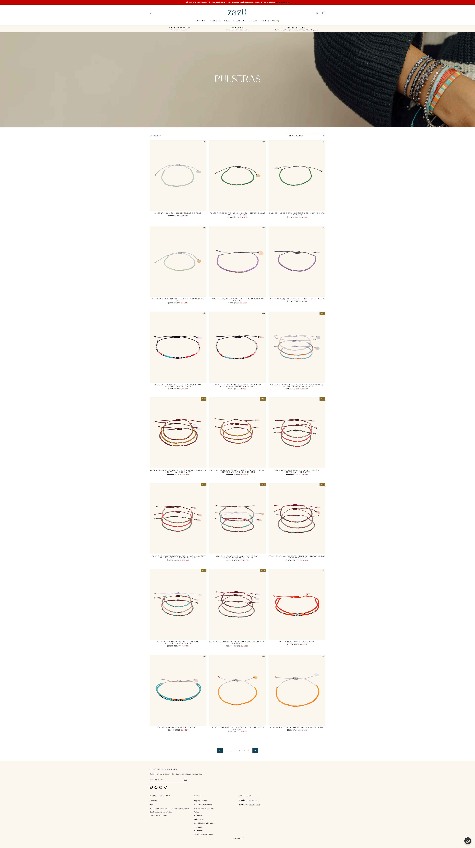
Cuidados (198, 816)
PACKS (227, 21)
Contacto (198, 827)
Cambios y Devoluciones (204, 823)
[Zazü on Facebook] (155, 787)
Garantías (198, 831)
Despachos (198, 819)
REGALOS (254, 21)
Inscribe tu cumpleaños (203, 808)
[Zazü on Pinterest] (160, 787)
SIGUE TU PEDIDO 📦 (270, 21)
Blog (152, 804)
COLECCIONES (239, 21)
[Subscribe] (185, 779)
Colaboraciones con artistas (161, 812)
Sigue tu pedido (200, 801)
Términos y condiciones (203, 834)
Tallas (196, 812)
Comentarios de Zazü (158, 816)
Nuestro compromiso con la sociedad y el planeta (169, 808)
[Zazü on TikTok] (165, 787)
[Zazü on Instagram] (151, 787)
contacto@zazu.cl (252, 800)
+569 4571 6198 (254, 804)
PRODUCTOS (215, 21)
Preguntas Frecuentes (203, 804)
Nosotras (153, 801)
